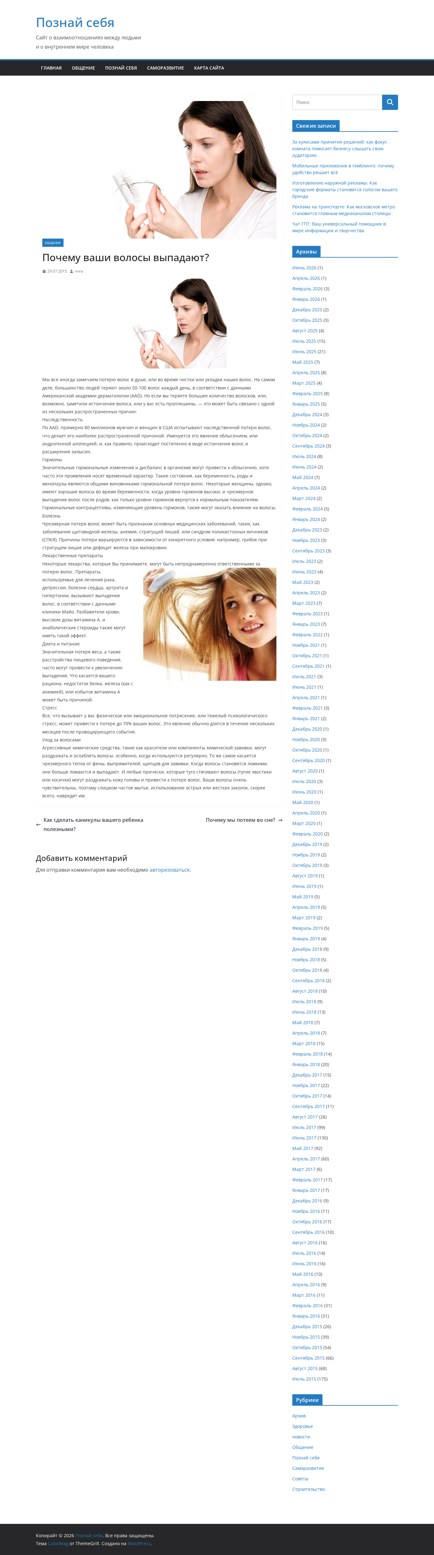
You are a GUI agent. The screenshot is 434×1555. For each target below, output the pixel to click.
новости (301, 1437)
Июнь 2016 (304, 1264)
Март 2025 (303, 383)
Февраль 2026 (307, 289)
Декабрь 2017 (307, 1075)
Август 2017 (305, 1117)
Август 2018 (305, 991)
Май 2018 (302, 1022)
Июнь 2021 (304, 687)
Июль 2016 (304, 1253)
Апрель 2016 (306, 1284)
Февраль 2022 (307, 635)
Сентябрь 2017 (308, 1106)
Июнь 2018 (304, 1012)
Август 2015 (305, 1368)
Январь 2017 (306, 1190)
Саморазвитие (165, 68)
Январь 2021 (306, 718)
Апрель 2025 (306, 372)
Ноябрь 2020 (306, 739)
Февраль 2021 (307, 708)
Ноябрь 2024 (306, 425)
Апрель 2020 (306, 813)
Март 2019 (303, 918)
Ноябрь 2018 (306, 960)
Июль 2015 (304, 1379)
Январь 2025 (306, 404)
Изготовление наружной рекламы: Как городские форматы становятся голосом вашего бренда (344, 189)
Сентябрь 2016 (308, 1232)
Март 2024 (303, 498)
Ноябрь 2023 (306, 540)
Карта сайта (209, 68)
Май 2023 (302, 582)
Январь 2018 (306, 1064)
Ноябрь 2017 (306, 1085)
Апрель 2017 (306, 1159)
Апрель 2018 (306, 1033)
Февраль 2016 (307, 1305)
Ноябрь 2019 (306, 855)
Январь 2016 (306, 1316)
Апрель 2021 (306, 697)
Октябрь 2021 (307, 655)
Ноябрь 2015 (306, 1337)
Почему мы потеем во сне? (240, 819)
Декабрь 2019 (307, 844)
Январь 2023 (306, 624)
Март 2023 (303, 603)
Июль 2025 (304, 341)
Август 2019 (305, 876)
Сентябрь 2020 (308, 760)
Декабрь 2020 (307, 729)
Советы (300, 1479)
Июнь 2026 (304, 268)
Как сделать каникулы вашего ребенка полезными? (93, 824)
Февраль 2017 (307, 1180)
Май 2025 (302, 362)
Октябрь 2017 (307, 1096)
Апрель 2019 (306, 907)
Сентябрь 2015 (308, 1358)
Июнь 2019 (304, 886)
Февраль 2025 (307, 393)
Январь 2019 (306, 939)
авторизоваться (170, 869)
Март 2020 (303, 823)
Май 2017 (302, 1148)
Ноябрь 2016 (306, 1211)
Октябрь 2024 (307, 435)
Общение (83, 68)
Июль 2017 (304, 1127)
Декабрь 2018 (307, 949)
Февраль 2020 (307, 834)
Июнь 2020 (304, 792)
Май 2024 (302, 477)
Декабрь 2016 (307, 1201)
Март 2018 (303, 1043)
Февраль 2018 (307, 1054)
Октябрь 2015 (307, 1347)
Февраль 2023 (307, 614)
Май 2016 (302, 1274)
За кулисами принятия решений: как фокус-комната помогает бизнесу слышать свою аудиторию (340, 148)
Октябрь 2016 (307, 1222)
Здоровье (302, 1426)
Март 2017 (303, 1169)
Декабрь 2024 (307, 414)
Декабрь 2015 (307, 1326)
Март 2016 (303, 1295)
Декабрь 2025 (307, 310)
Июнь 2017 (304, 1138)
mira (79, 271)
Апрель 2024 (306, 488)
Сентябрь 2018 (308, 980)
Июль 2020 (304, 781)
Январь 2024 (306, 519)
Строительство (308, 1489)
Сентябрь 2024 (308, 446)
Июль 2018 (304, 1001)
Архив (299, 1416)
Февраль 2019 (307, 928)
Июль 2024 (304, 456)
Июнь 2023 (304, 572)
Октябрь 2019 (307, 865)
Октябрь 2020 (307, 750)
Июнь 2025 (304, 351)
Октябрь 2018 (307, 970)
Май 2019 (302, 897)
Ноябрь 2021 (306, 645)
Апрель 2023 (306, 593)
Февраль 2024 (307, 509)
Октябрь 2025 (307, 320)
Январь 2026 (306, 299)
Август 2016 (305, 1243)
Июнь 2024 (304, 467)
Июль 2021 (304, 676)
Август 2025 (305, 331)
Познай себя (75, 22)
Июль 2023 (304, 561)
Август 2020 (305, 771)
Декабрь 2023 (307, 530)
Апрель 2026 (306, 278)
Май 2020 (302, 802)
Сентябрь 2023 (308, 551)
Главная (51, 68)
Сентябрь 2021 (308, 666)
